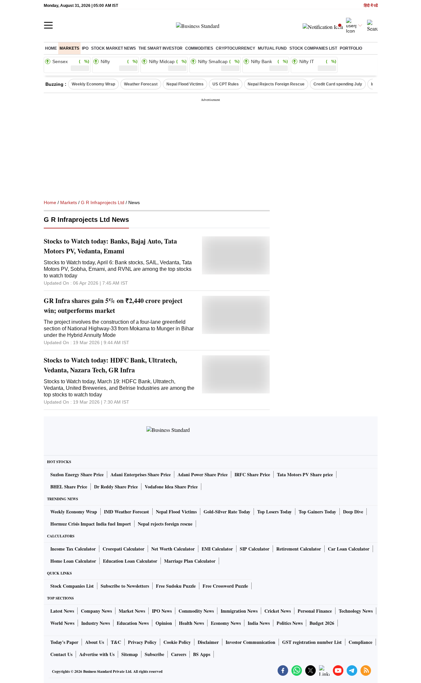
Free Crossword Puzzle (225, 585)
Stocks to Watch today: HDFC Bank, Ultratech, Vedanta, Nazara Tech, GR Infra (110, 365)
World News (62, 623)
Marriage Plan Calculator (189, 560)
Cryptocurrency (235, 48)
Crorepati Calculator (123, 548)
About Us (94, 642)
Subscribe (154, 654)
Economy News (226, 623)
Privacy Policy (142, 642)
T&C (116, 642)
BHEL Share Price (68, 486)
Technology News (356, 610)
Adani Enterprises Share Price (141, 474)
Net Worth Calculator (173, 548)
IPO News (162, 610)
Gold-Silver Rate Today (227, 511)
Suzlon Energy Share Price (77, 474)
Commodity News (196, 610)
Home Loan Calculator (73, 560)
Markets (69, 48)
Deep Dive (353, 511)
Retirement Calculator (298, 548)
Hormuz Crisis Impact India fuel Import (90, 523)
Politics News (290, 623)
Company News (96, 610)
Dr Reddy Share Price (116, 486)
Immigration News (239, 610)
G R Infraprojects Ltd (102, 202)
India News (259, 623)
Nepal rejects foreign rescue (165, 523)
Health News (191, 623)
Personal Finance (315, 610)
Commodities (199, 48)
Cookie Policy (177, 642)
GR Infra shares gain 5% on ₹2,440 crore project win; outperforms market (113, 305)
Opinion (164, 623)
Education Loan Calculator (130, 560)
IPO (85, 48)
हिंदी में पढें (371, 5)
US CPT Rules (225, 84)
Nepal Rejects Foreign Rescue (276, 84)
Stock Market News (113, 48)
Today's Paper (64, 642)
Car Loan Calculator (348, 548)
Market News (132, 610)
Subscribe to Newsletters (125, 585)
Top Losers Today (274, 511)
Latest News (62, 610)
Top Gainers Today (317, 511)
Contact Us (61, 654)
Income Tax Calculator (73, 548)
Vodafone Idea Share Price (171, 486)
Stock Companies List (72, 585)
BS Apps (201, 654)
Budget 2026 (322, 623)
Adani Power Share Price (203, 474)
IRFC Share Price (252, 474)
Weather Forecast (141, 84)
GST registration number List (312, 642)
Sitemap (129, 654)
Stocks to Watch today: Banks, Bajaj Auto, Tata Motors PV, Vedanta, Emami (110, 246)
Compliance (360, 642)
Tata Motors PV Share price (305, 474)
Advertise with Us (96, 654)
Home (51, 48)
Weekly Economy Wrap (93, 84)
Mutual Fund (272, 48)
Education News (133, 623)
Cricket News (277, 610)
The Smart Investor (160, 48)
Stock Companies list (313, 48)
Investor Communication (250, 642)
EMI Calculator (217, 548)
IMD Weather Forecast (126, 511)
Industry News (95, 623)
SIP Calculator (254, 548)
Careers (178, 654)
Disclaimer (208, 642)
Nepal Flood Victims (185, 84)
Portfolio (351, 48)
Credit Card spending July (337, 84)
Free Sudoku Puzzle (176, 585)
